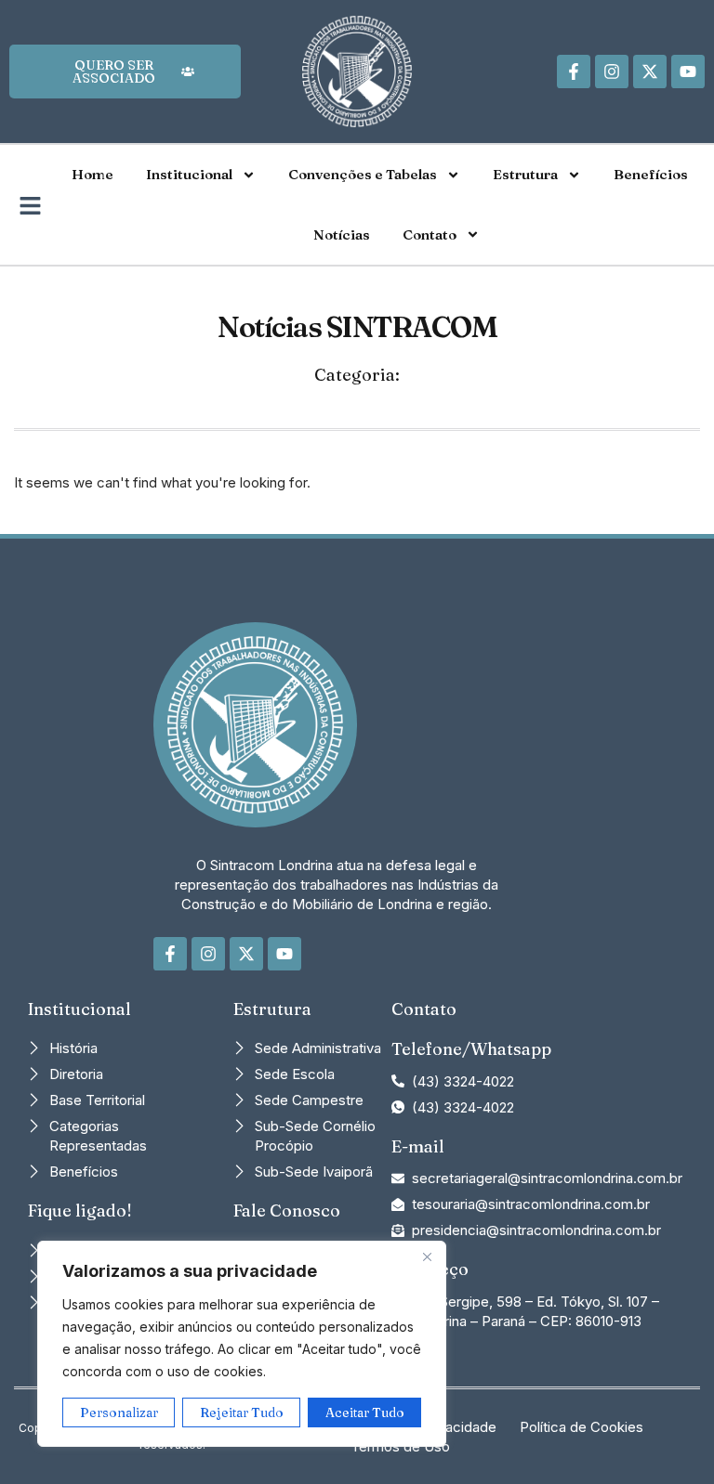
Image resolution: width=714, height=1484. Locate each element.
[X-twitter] (650, 71)
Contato (429, 234)
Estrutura (525, 174)
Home (92, 174)
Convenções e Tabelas (362, 174)
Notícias (341, 234)
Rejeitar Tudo (242, 1412)
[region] (241, 1344)
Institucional (189, 174)
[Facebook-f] (573, 71)
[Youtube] (688, 71)
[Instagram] (611, 71)
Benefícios (651, 174)
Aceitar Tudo (364, 1412)
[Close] (427, 1256)
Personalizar (119, 1412)
